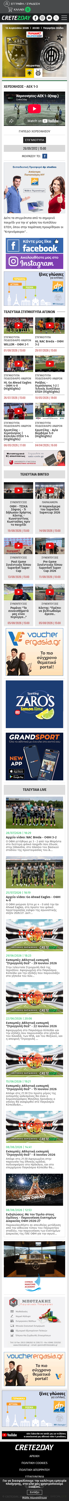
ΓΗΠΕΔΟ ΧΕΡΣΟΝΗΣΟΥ (34, 131)
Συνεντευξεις (18, 502)
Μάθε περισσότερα (34, 1497)
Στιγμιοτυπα (34, 140)
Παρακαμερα (50, 502)
